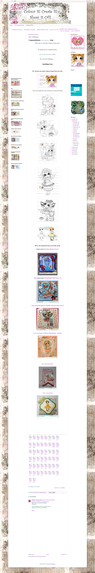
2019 (73, 149)
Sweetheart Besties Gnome (50, 249)
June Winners (76, 135)
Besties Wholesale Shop (42, 29)
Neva (35, 278)
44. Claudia (42, 474)
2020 (74, 147)
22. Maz (50, 453)
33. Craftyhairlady (30, 468)
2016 (73, 154)
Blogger (53, 563)
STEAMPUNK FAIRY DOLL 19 (52, 278)
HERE (54, 54)
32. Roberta (57, 460)
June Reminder (76, 136)
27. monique (38, 460)
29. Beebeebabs (45, 461)
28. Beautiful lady (42, 461)
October (75, 125)
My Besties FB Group (73, 29)
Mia (43, 363)
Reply (33, 510)
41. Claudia (30, 474)
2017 (73, 152)
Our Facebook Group (19, 25)
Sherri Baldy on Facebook (29, 29)
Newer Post (31, 554)
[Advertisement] (47, 542)
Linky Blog (63, 487)
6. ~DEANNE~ (49, 440)
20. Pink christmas (42, 453)
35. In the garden (38, 467)
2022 (74, 119)
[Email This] (49, 492)
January (75, 145)
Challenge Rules (29, 25)
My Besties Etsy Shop (17, 29)
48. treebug (57, 474)
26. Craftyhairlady (34, 461)
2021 (73, 120)
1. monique (30, 439)
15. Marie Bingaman (53, 446)
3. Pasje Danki (38, 439)
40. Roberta (57, 467)
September (75, 127)
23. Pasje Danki (53, 453)
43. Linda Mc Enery (38, 474)
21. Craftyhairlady (45, 454)
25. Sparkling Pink (30, 461)
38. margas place (49, 467)
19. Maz (38, 453)
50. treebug (34, 482)
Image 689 (50, 363)
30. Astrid (49, 460)
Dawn (44, 393)
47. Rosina (53, 474)
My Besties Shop (63, 29)
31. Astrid (53, 460)
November (75, 123)
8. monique (57, 439)
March (74, 142)
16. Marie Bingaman (57, 446)
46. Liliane (49, 474)
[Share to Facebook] (53, 492)
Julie (32, 305)
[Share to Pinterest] (54, 492)
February (75, 143)
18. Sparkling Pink (34, 454)
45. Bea (46, 474)
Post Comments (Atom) (40, 556)
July (74, 130)
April (74, 140)
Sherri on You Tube (54, 29)
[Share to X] (52, 492)
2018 (73, 150)
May (74, 138)
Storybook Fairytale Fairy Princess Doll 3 (51, 305)
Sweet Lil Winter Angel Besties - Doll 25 (50, 333)
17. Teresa (30, 453)
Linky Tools (56, 487)
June (74, 132)
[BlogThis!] (50, 492)
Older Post (63, 554)
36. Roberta (42, 467)
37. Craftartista (45, 468)
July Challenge (76, 133)
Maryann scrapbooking (37, 500)
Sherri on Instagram (64, 30)
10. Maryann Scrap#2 (34, 447)
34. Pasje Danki (34, 467)
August (75, 128)
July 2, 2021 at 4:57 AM (48, 500)
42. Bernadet (34, 474)
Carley (50, 393)
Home (11, 25)
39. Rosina (53, 467)
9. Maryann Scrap (30, 447)
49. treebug (30, 482)
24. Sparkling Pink (57, 454)
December (75, 122)
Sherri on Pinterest (75, 30)
